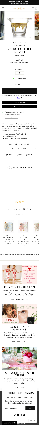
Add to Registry (19, 102)
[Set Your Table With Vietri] (19, 358)
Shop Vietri (19, 387)
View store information (11, 118)
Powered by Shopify (19, 423)
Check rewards (10, 423)
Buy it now (19, 91)
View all (19, 215)
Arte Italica (19, 46)
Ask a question (19, 148)
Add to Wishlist (19, 107)
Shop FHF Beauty (19, 342)
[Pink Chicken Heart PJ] (19, 274)
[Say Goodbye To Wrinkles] (19, 314)
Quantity (19, 69)
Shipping (12, 62)
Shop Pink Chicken (19, 299)
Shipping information (19, 144)
